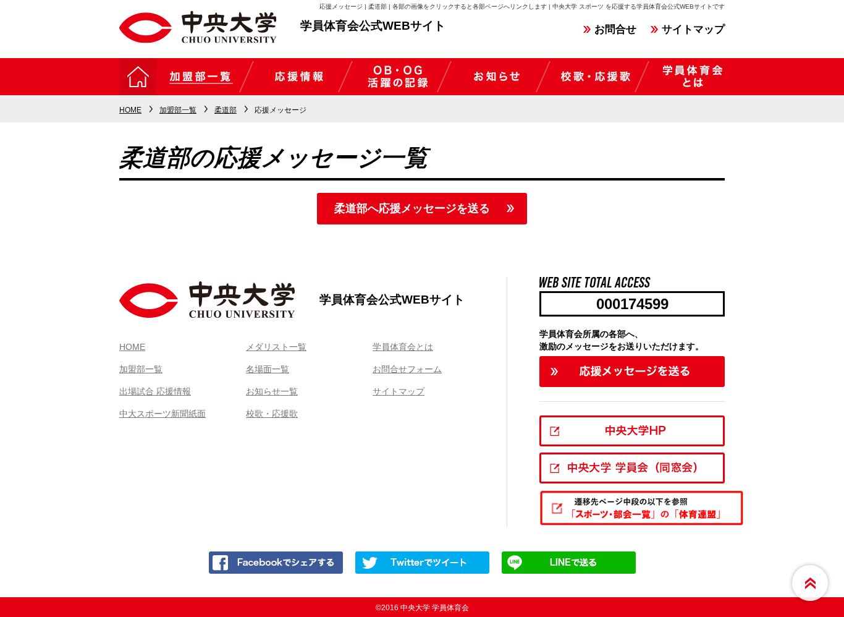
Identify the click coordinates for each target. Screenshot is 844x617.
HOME (132, 347)
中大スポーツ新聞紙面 (162, 414)
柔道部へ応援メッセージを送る (412, 208)
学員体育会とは (403, 347)
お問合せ (615, 29)
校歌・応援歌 (272, 414)
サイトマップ (693, 29)
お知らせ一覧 (272, 391)
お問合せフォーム (407, 369)
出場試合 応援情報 (155, 391)
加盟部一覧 (140, 369)
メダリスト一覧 (276, 347)
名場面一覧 (267, 369)
